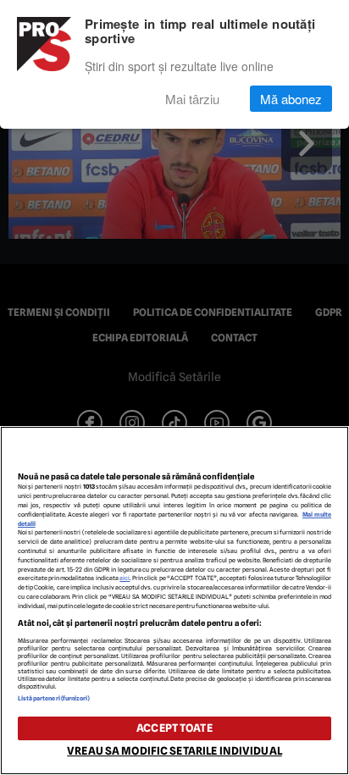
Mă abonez (291, 99)
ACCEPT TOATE (174, 728)
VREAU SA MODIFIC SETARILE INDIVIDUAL (174, 751)
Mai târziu (192, 99)
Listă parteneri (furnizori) (54, 698)
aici (124, 578)
